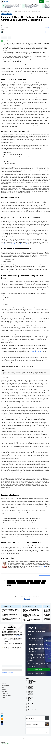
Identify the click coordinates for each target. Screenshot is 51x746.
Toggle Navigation (2, 1)
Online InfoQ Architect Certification (30, 687)
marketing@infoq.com (5, 743)
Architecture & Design (29, 606)
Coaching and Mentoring (23, 583)
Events (3, 687)
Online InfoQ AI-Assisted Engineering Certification (31, 699)
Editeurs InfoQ (4, 691)
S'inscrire (4, 681)
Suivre (47, 27)
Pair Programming (11, 583)
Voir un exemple (19, 635)
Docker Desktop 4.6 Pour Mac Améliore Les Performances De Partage (11, 619)
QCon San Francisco (32, 703)
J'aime (5, 37)
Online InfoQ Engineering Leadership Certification (30, 693)
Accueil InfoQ (3, 11)
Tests (32, 583)
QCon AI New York (31, 706)
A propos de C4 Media (6, 695)
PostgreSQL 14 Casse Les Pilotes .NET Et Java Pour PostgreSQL (11, 615)
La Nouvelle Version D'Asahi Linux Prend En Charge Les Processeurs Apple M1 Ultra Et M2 (11, 610)
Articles (9, 11)
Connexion (4, 683)
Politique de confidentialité (39, 740)
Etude (37, 583)
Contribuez (4, 689)
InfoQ (43, 583)
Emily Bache (6, 27)
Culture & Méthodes (6, 13)
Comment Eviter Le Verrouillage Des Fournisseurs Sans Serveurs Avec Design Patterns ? (31, 610)
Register (41, 1)
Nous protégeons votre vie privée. (8, 672)
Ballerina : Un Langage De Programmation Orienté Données (31, 620)
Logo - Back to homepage (7, 1)
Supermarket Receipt (36, 351)
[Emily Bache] (2, 28)
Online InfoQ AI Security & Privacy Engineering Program (32, 682)
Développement (6, 606)
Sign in (47, 1)
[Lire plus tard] (9, 37)
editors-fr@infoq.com (27, 739)
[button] (12, 670)
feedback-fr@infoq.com (5, 739)
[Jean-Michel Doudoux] (2, 32)
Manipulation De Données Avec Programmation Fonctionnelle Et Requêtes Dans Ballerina (31, 615)
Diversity (3, 697)
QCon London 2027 (32, 709)
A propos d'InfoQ (5, 693)
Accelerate (44, 97)
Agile (9, 585)
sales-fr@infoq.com (15, 739)
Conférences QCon (5, 685)
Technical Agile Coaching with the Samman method (16, 243)
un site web (42, 566)
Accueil (3, 679)
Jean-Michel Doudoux (8, 32)
